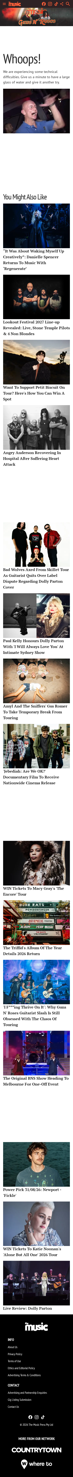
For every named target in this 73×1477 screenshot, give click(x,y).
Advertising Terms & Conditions (24, 1375)
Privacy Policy (15, 1354)
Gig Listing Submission (19, 1399)
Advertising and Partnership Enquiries (27, 1392)
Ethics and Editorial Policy (21, 1368)
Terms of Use (14, 1361)
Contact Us (13, 1406)
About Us (12, 1347)
